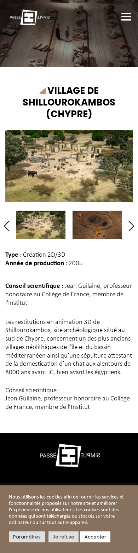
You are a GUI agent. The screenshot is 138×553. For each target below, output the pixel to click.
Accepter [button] (95, 537)
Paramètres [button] (27, 537)
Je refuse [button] (63, 537)
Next (128, 226)
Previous (9, 226)
